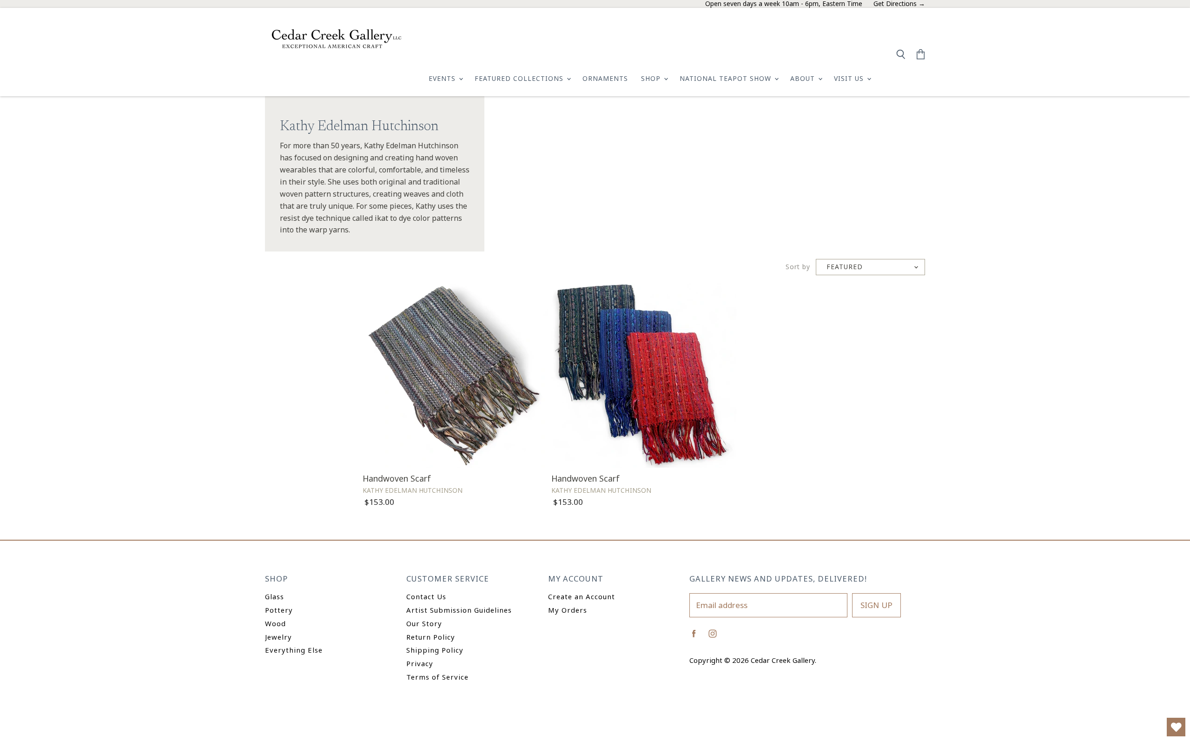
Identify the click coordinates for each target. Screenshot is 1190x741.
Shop (652, 78)
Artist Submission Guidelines (459, 610)
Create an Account (581, 596)
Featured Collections (520, 78)
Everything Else (294, 650)
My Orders (567, 610)
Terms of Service (437, 676)
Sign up (876, 605)
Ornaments (605, 78)
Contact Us (426, 596)
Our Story (424, 623)
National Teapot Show (727, 78)
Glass (274, 596)
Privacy (419, 663)
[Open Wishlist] (1176, 727)
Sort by (798, 267)
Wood (275, 623)
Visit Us (850, 78)
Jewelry (278, 637)
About (803, 78)
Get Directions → (899, 4)
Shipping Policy (434, 650)
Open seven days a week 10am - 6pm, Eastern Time (783, 4)
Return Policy (430, 637)
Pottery (279, 610)
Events (443, 78)
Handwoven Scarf (397, 478)
